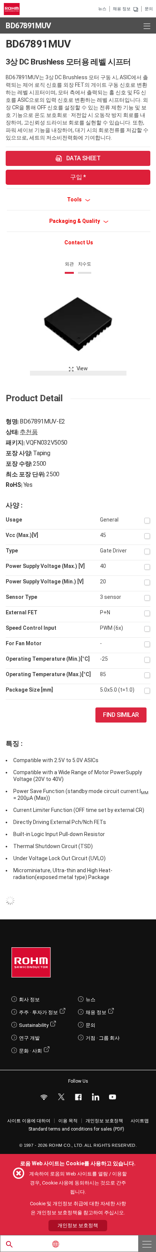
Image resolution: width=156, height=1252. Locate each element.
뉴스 (102, 8)
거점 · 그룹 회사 (103, 1038)
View (82, 368)
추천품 (28, 432)
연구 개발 (29, 1038)
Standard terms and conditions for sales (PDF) (76, 1129)
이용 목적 (68, 1121)
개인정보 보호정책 (104, 1121)
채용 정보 (122, 8)
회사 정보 (29, 999)
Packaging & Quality (75, 221)
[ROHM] (13, 9)
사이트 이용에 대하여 (28, 1121)
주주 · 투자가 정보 (38, 1012)
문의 (149, 8)
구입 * (78, 177)
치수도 (84, 264)
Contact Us (78, 242)
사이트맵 (140, 1121)
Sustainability (33, 1025)
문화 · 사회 (30, 1051)
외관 (69, 264)
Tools (75, 199)
